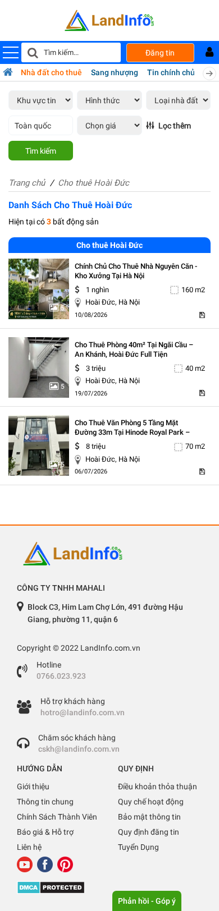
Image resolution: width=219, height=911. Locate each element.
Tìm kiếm (40, 150)
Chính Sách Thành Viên (57, 816)
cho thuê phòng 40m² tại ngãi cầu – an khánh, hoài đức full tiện (134, 349)
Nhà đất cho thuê (51, 72)
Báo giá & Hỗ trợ (45, 831)
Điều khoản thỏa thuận (157, 786)
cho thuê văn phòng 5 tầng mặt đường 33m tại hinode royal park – (132, 427)
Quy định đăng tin (148, 831)
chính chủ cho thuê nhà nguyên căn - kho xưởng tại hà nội (136, 271)
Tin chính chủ (171, 72)
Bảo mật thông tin (149, 816)
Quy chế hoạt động (151, 801)
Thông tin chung (45, 801)
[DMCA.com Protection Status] (109, 887)
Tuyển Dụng (138, 847)
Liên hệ (29, 847)
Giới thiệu (33, 786)
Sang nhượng (114, 72)
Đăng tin (160, 52)
